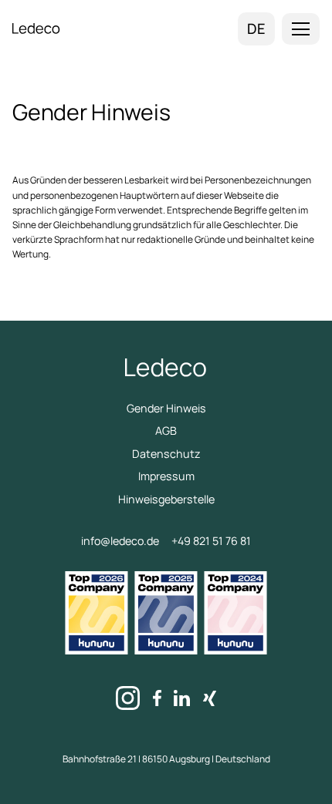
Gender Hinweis (166, 408)
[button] (301, 29)
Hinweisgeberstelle (166, 499)
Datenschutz (166, 453)
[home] (36, 29)
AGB (166, 430)
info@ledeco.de (120, 540)
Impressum (166, 476)
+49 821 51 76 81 (211, 540)
